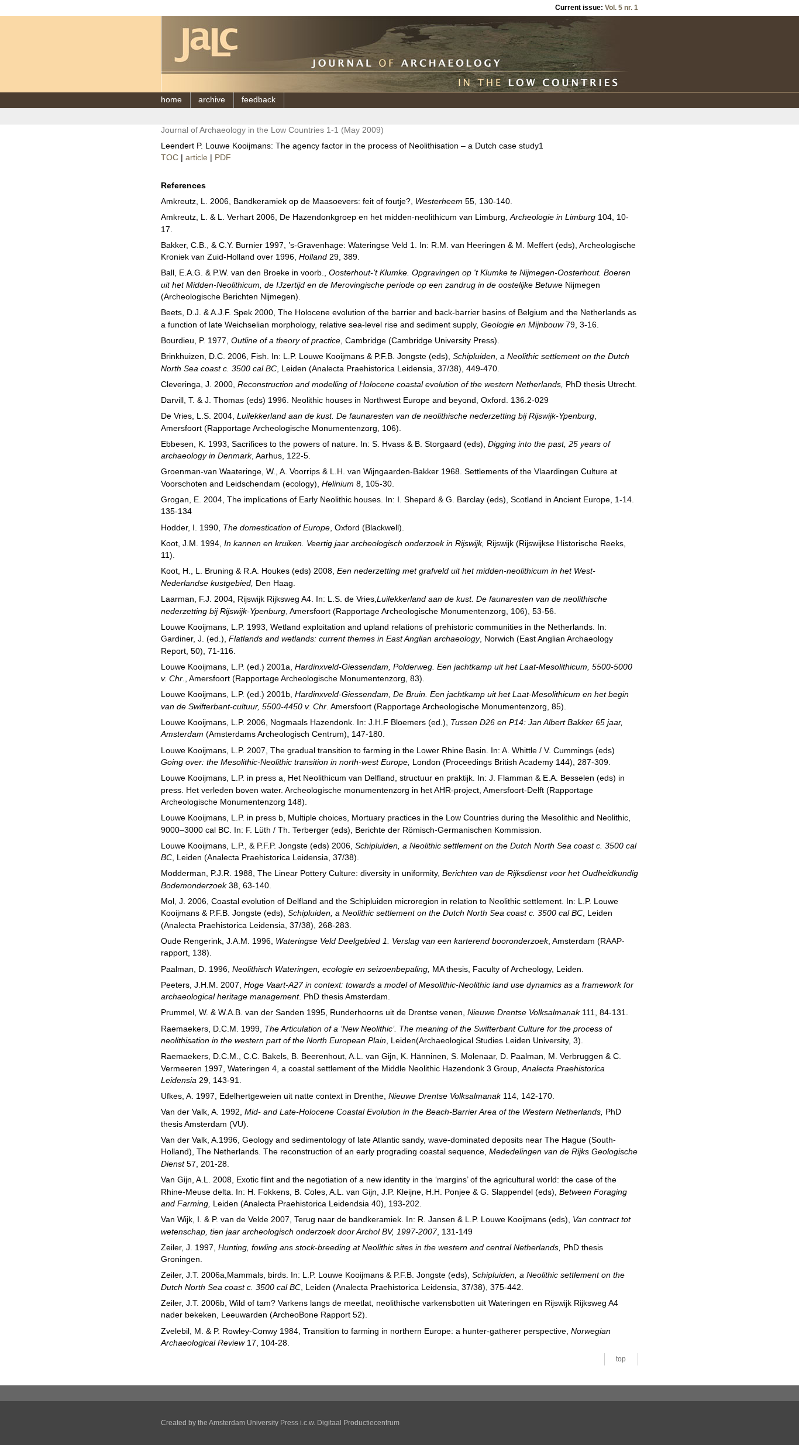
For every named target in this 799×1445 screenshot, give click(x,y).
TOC (169, 157)
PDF (223, 157)
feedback (258, 99)
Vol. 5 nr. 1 (621, 8)
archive (211, 99)
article (196, 157)
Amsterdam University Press (253, 1423)
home (171, 99)
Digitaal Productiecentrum (358, 1423)
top (621, 1359)
